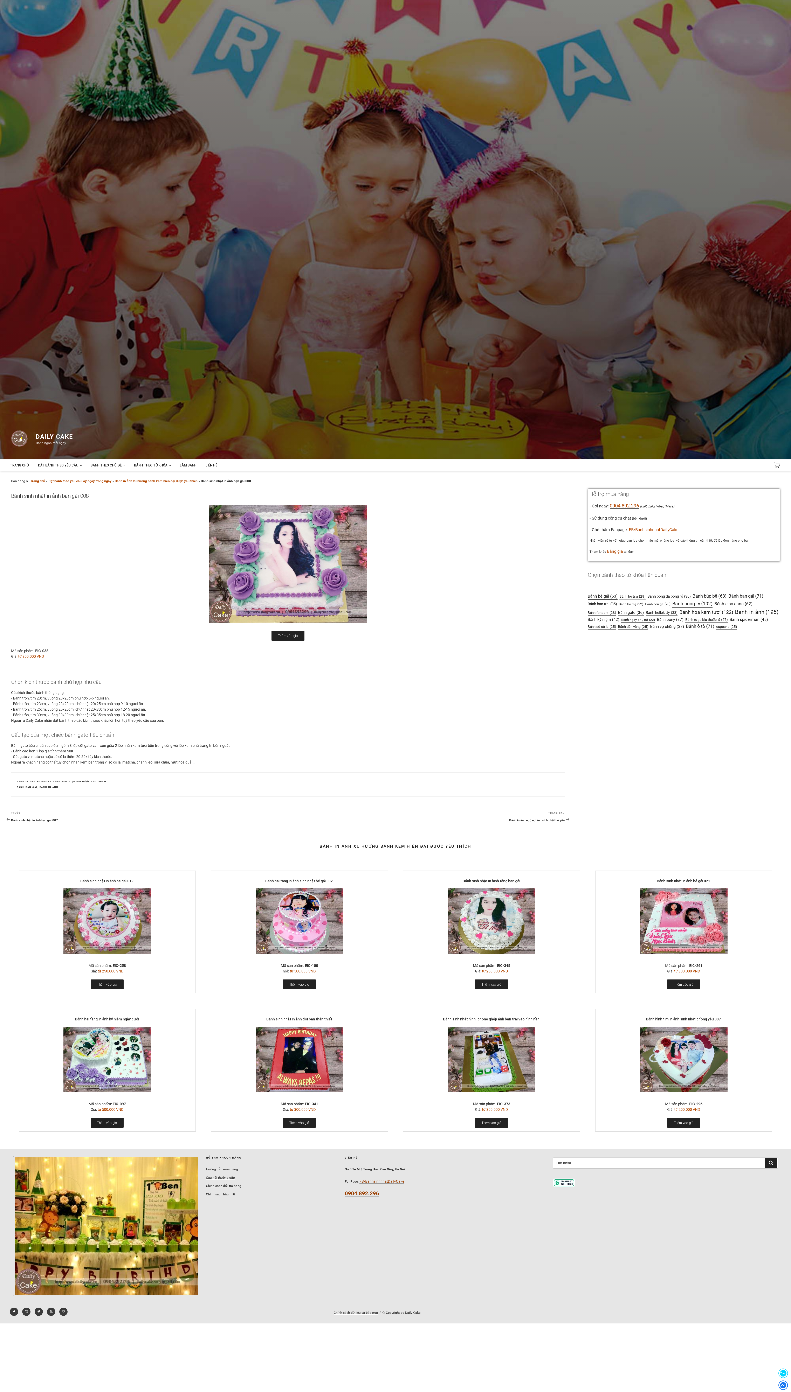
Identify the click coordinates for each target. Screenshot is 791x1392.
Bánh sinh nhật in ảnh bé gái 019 (106, 881)
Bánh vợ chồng (667, 626)
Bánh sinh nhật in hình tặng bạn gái (491, 881)
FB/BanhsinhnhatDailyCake (654, 529)
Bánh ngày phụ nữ (638, 620)
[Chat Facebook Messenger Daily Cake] (783, 1385)
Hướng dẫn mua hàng (222, 1169)
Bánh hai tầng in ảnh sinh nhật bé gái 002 (299, 881)
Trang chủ (19, 465)
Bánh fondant (602, 613)
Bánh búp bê (710, 596)
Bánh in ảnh (49, 787)
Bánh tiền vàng (633, 627)
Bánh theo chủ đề (106, 465)
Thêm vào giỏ (288, 636)
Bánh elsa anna (733, 603)
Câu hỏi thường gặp (220, 1178)
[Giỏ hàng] (777, 465)
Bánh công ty (692, 603)
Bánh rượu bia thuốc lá (706, 620)
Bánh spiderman (749, 619)
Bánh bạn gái (27, 787)
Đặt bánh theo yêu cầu (58, 465)
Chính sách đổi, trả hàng (223, 1186)
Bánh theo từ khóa (150, 465)
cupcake (726, 627)
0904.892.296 (624, 506)
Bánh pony (670, 619)
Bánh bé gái (603, 596)
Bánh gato (631, 612)
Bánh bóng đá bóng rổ (669, 596)
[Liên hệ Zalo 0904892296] (783, 1373)
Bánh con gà (657, 604)
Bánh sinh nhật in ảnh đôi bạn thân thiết (299, 1019)
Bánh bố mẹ (631, 604)
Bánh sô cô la (602, 627)
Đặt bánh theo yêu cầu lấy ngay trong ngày (79, 481)
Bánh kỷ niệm (603, 619)
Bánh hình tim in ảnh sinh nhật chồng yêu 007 (683, 1019)
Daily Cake (54, 436)
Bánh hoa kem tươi (706, 612)
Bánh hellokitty (661, 612)
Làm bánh (188, 465)
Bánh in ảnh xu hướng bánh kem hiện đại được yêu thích (156, 481)
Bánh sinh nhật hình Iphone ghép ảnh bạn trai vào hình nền (491, 1019)
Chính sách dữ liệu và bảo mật (356, 1313)
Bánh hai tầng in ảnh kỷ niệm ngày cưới (107, 1019)
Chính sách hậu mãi (220, 1194)
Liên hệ (211, 465)
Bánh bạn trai (602, 604)
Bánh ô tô (700, 626)
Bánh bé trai (632, 596)
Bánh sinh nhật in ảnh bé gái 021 (683, 881)
